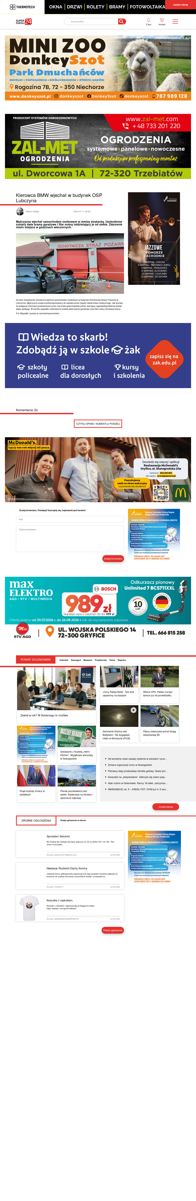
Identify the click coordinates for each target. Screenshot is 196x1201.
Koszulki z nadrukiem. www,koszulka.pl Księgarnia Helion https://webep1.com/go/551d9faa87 (71, 907)
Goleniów (63, 660)
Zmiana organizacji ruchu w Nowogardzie (130, 764)
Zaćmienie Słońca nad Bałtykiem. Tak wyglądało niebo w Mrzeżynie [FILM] (116, 735)
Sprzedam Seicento (58, 836)
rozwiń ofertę (180, 4)
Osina (112, 660)
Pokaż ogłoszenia (112, 930)
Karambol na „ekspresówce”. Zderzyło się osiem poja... (137, 777)
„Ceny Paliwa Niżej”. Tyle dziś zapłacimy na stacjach (118, 693)
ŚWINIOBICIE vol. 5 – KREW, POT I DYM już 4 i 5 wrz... (138, 789)
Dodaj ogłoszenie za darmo (73, 820)
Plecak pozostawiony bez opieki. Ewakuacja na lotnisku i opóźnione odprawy (76, 794)
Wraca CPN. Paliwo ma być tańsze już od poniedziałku (157, 693)
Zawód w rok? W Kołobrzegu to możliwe (44, 715)
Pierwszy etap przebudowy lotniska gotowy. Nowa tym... (138, 771)
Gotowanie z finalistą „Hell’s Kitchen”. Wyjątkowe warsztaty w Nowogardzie (76, 755)
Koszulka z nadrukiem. (60, 900)
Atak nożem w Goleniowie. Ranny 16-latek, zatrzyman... (137, 783)
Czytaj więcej (166, 806)
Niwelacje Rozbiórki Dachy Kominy (67, 868)
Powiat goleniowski (36, 659)
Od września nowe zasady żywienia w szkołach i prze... (137, 758)
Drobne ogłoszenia (36, 820)
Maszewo (87, 660)
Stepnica (122, 660)
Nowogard (76, 660)
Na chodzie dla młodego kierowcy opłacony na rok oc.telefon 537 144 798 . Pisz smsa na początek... (80, 843)
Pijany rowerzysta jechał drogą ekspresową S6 (159, 733)
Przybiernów (101, 660)
